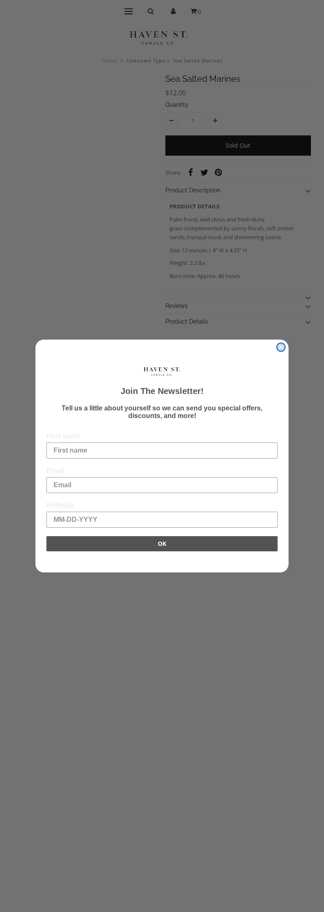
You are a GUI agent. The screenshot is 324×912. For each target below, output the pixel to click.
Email (55, 470)
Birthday (60, 505)
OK (162, 544)
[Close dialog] (281, 347)
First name (63, 436)
